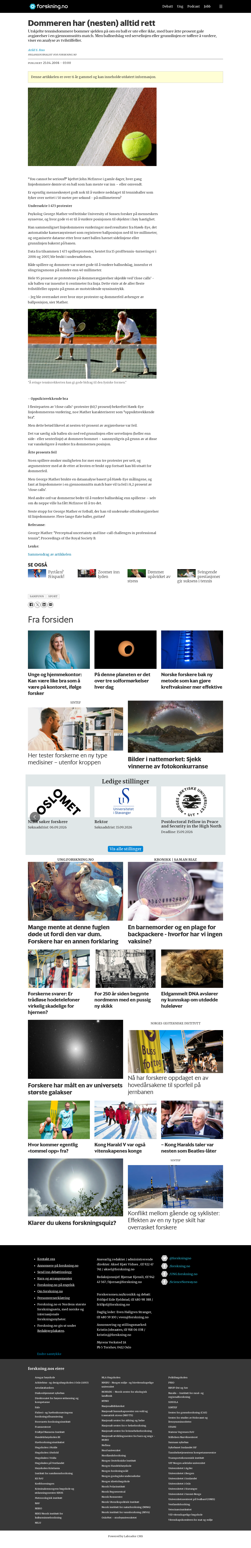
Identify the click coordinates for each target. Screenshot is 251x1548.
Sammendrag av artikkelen (49, 554)
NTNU (105, 1400)
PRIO (171, 1382)
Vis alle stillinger (125, 849)
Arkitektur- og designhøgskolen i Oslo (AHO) (62, 1382)
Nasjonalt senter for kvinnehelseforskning (127, 1430)
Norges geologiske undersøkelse (121, 1476)
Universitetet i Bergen (181, 1473)
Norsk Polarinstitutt (113, 1486)
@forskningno (180, 1258)
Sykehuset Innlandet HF (182, 1447)
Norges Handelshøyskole (116, 1465)
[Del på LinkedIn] (44, 605)
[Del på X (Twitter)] (37, 605)
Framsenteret (43, 1426)
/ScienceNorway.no (183, 1282)
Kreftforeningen (44, 1483)
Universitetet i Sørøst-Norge (184, 1494)
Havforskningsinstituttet (49, 1442)
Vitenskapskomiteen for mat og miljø (190, 1519)
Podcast (193, 6)
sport (53, 596)
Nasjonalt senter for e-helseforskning (124, 1425)
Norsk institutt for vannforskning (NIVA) (126, 1512)
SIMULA (173, 1402)
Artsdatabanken (44, 1387)
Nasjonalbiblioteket (113, 1406)
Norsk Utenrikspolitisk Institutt (120, 1501)
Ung (180, 6)
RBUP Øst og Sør (178, 1387)
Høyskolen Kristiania (47, 1468)
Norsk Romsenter (112, 1496)
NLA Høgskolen (111, 1377)
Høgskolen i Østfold (47, 1452)
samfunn (37, 596)
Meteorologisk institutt (48, 1497)
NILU (38, 1522)
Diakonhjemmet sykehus (49, 1393)
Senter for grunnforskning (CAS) (187, 1412)
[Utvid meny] (220, 6)
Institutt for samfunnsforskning (54, 1473)
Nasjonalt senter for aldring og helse (123, 1420)
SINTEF (172, 1407)
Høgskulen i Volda (45, 1457)
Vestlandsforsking (179, 1504)
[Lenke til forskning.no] (91, 4)
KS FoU (39, 1478)
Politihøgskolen (177, 1377)
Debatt (167, 6)
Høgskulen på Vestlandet (49, 1463)
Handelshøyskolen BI (47, 1437)
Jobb (207, 6)
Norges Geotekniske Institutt (119, 1460)
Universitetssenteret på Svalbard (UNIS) (191, 1499)
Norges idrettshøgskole (116, 1481)
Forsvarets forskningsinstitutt (53, 1421)
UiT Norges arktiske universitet (186, 1463)
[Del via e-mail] (50, 605)
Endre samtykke (49, 1354)
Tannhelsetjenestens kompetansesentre (192, 1452)
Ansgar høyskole (45, 1377)
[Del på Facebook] (31, 605)
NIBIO (38, 1508)
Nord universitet (111, 1450)
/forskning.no (179, 1266)
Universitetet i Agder (180, 1468)
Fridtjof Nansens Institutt (50, 1431)
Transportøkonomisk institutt (186, 1457)
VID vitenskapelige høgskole (185, 1514)
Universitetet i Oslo (179, 1483)
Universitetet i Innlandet (182, 1478)
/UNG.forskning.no (183, 1274)
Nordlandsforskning (114, 1455)
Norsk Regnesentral (113, 1491)
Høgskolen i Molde (46, 1447)
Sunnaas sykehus (178, 1442)
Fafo (37, 1407)
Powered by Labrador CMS (125, 1536)
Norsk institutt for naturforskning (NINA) (126, 1507)
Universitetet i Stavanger (182, 1488)
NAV (37, 1503)
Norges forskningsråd (115, 1470)
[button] (35, 817)
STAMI (172, 1426)
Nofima (106, 1445)
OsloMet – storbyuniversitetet (119, 1517)
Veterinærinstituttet (180, 1509)
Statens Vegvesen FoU (181, 1431)
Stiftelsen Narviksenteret (183, 1437)
